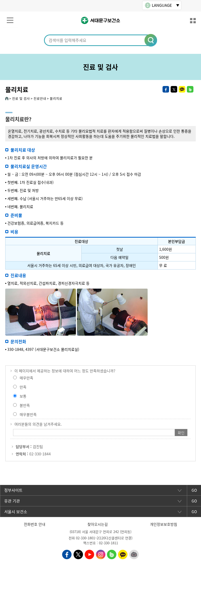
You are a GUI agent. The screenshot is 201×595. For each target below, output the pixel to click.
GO (194, 490)
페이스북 (166, 89)
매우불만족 (28, 414)
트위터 (174, 89)
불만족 (25, 405)
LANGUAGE (162, 5)
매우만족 (26, 378)
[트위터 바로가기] (78, 554)
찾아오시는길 (97, 524)
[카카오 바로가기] (123, 554)
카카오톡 (182, 89)
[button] (151, 40)
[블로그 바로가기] (111, 554)
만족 (23, 387)
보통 (23, 396)
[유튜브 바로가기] (89, 554)
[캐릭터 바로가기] (134, 554)
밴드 (190, 89)
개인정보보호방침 (163, 524)
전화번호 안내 (34, 524)
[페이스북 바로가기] (67, 554)
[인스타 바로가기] (100, 554)
